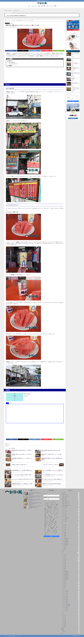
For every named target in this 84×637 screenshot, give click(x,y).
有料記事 (62, 629)
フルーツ (12, 23)
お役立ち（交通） (64, 497)
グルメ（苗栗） (64, 585)
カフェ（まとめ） (64, 524)
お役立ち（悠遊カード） (65, 500)
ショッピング (63, 588)
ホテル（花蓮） (64, 624)
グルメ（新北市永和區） (65, 577)
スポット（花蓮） (64, 519)
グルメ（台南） (64, 560)
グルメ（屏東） (64, 568)
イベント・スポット (63, 508)
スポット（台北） (64, 513)
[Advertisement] (35, 75)
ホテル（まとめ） (64, 615)
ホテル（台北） (64, 618)
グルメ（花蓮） (7, 23)
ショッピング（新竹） (65, 607)
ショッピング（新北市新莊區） (66, 604)
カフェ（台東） (64, 530)
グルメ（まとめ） (64, 554)
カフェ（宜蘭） (64, 535)
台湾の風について (73, 118)
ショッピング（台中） (65, 593)
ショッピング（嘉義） (65, 599)
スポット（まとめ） (64, 510)
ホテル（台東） (64, 621)
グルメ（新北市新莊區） (65, 574)
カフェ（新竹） (64, 546)
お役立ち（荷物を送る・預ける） (66, 505)
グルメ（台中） (64, 557)
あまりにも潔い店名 (12, 62)
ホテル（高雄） (64, 626)
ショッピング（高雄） (65, 610)
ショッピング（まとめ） (65, 590)
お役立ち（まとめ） (64, 494)
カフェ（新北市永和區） (65, 544)
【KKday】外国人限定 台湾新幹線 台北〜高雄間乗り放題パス (16, 15)
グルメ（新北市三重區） (65, 571)
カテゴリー (68, 97)
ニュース (62, 612)
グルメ (62, 552)
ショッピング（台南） (65, 596)
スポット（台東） (64, 516)
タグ (44, 500)
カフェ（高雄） (64, 549)
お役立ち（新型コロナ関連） (66, 502)
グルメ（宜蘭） (64, 566)
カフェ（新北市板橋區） (65, 541)
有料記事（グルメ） (64, 631)
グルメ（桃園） (64, 582)
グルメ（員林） (64, 563)
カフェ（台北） (64, 527)
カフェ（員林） (64, 532)
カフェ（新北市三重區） (65, 538)
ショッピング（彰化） (65, 602)
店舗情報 (9, 65)
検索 (73, 101)
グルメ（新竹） (64, 580)
